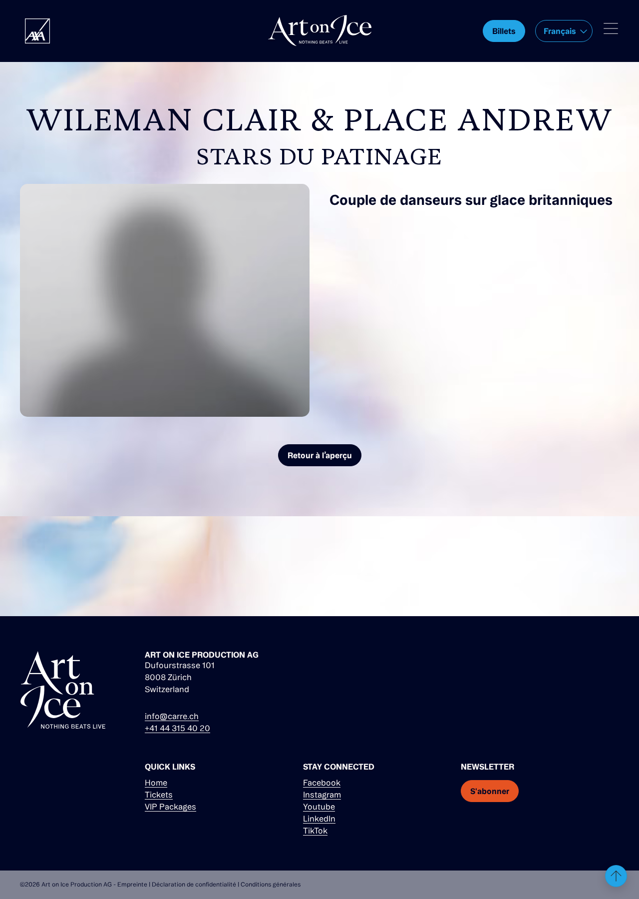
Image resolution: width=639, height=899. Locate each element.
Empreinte (132, 884)
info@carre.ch (172, 716)
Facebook (321, 782)
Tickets (159, 794)
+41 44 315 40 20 (177, 728)
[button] (564, 31)
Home (156, 782)
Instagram (322, 794)
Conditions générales (271, 884)
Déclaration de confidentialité (194, 884)
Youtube (319, 806)
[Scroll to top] (616, 876)
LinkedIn (319, 818)
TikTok (315, 830)
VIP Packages (170, 806)
